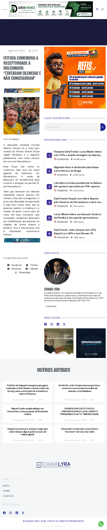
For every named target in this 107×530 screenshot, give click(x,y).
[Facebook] (45, 324)
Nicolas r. (61, 526)
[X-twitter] (64, 324)
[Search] (103, 127)
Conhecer (51, 306)
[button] (97, 9)
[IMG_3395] (22, 242)
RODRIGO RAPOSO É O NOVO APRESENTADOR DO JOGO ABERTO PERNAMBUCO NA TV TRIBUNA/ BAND (79, 411)
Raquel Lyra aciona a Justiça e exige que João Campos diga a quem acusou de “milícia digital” (27, 431)
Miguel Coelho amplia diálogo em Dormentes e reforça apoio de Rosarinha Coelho (27, 411)
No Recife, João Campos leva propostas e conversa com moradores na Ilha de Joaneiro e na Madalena (79, 388)
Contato (8, 496)
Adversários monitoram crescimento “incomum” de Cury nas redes (79, 430)
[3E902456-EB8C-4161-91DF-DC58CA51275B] (51, 16)
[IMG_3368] (22, 92)
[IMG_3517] (75, 107)
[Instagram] (51, 324)
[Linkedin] (58, 324)
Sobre (6, 491)
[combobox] (72, 127)
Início (6, 485)
